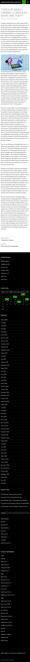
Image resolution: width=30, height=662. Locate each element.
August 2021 (4, 477)
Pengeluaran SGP (5, 264)
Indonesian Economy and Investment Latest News (11, 2)
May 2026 (3, 328)
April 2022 (3, 453)
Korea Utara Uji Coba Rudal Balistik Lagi (11, 497)
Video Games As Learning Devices (9, 245)
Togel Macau (4, 537)
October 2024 (4, 362)
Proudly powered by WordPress (8, 660)
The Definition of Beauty (7, 239)
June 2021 (3, 483)
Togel (2, 555)
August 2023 (4, 404)
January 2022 (4, 462)
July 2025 (3, 356)
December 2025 (5, 344)
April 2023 (3, 416)
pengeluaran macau (6, 634)
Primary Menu (28, 2)
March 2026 (4, 335)
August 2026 (4, 319)
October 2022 (4, 434)
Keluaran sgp (4, 534)
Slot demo (3, 531)
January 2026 (4, 341)
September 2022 (5, 438)
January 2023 (4, 425)
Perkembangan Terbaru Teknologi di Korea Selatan (14, 500)
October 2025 (4, 347)
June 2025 (3, 359)
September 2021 (5, 474)
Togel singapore (5, 653)
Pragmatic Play (5, 270)
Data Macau (4, 279)
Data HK (3, 521)
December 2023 (5, 392)
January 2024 (4, 389)
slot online (3, 276)
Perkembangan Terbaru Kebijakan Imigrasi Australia (14, 506)
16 (27, 299)
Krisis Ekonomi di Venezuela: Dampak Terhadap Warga (15, 503)
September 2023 (5, 401)
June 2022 (3, 447)
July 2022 (3, 444)
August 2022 (4, 441)
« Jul (2, 309)
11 (7, 299)
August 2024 (4, 368)
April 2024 (3, 380)
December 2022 (5, 428)
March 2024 (4, 383)
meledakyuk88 (14, 18)
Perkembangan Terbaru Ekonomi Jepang (11, 494)
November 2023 (5, 395)
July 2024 (3, 371)
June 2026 (3, 325)
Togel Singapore (5, 518)
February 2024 (4, 386)
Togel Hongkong (5, 261)
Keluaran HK (4, 267)
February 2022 (4, 459)
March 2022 (4, 456)
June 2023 (3, 410)
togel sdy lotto (4, 637)
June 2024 (3, 374)
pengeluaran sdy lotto (6, 622)
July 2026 (3, 322)
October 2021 (4, 471)
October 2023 (4, 398)
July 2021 (3, 480)
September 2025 (5, 350)
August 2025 (4, 353)
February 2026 (4, 338)
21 (19, 301)
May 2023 (3, 413)
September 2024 (5, 365)
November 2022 (5, 431)
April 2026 (3, 332)
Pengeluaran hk (5, 273)
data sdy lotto (4, 640)
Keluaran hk (13, 653)
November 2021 (5, 468)
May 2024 (3, 377)
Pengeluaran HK (21, 653)
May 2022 (3, 450)
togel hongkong (5, 528)
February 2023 (4, 422)
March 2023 (4, 419)
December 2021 (5, 465)
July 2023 (3, 407)
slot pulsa (3, 540)
